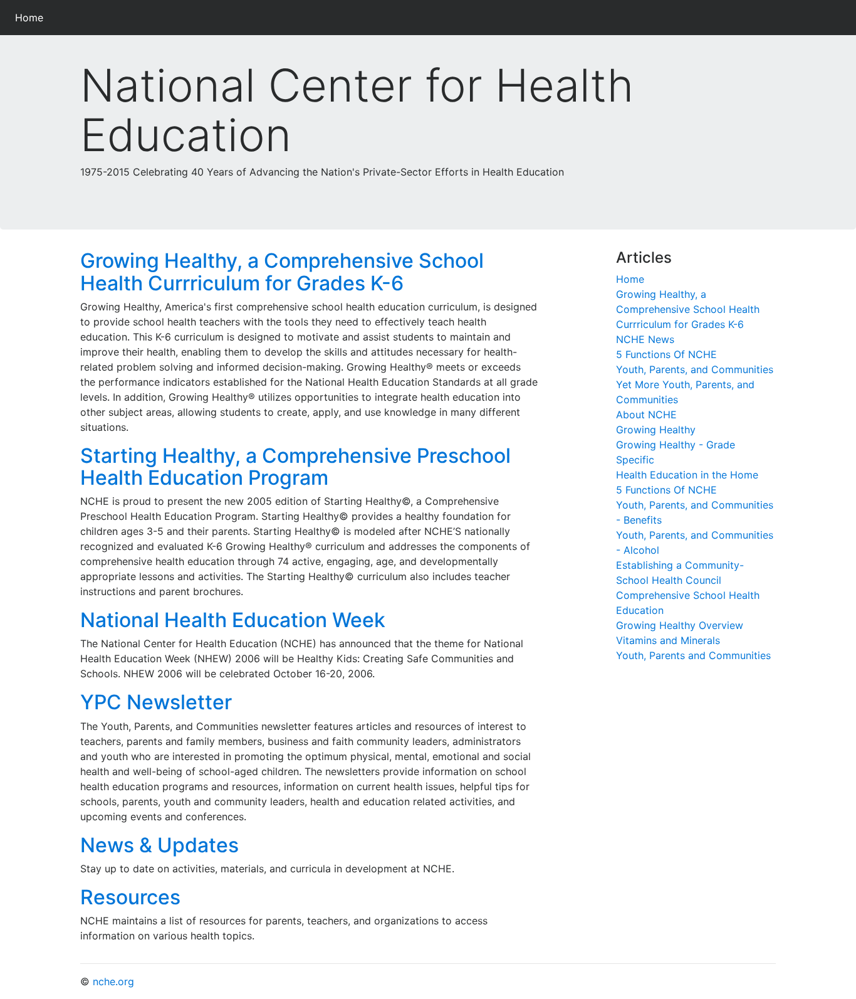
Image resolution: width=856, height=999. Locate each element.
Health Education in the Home (687, 474)
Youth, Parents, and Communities (694, 369)
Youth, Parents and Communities (693, 655)
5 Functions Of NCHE (666, 354)
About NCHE (646, 414)
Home (31, 17)
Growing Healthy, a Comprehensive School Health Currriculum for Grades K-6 (282, 271)
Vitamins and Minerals (668, 640)
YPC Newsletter (156, 702)
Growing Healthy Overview (679, 625)
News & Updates (159, 845)
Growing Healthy (656, 429)
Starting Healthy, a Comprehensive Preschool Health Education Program (295, 466)
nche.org (113, 981)
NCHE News (645, 339)
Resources (130, 897)
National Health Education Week (232, 620)
